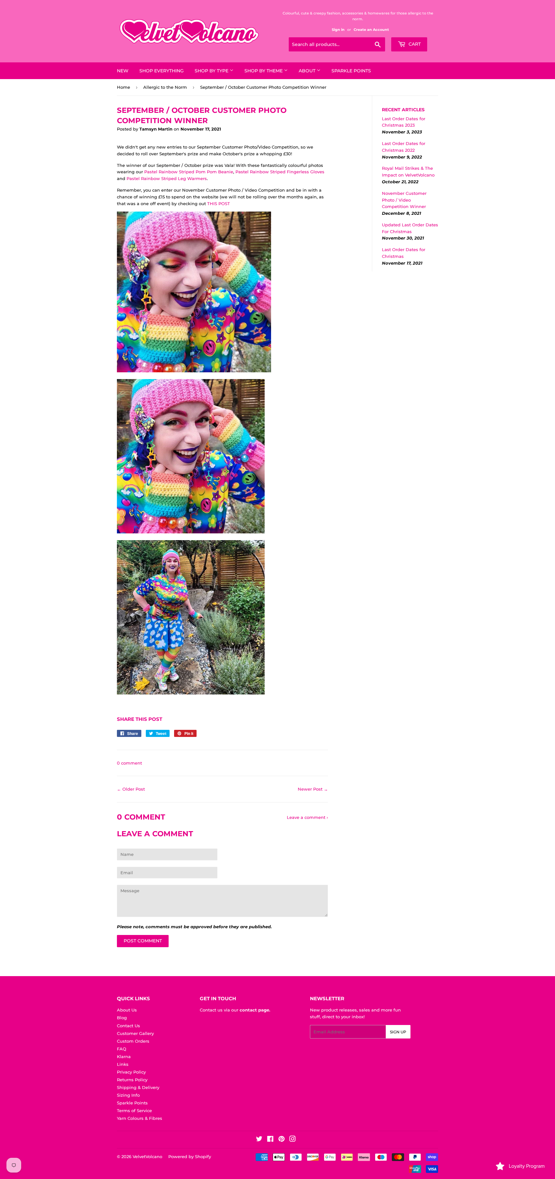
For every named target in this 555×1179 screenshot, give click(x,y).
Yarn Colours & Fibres (139, 1118)
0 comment (129, 763)
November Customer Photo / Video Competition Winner (404, 200)
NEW (122, 71)
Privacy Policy (131, 1072)
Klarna (124, 1056)
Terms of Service (134, 1110)
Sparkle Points (351, 71)
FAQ (121, 1048)
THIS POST (218, 203)
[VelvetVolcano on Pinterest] (281, 1139)
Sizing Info (128, 1095)
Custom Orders (133, 1041)
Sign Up (398, 1031)
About (308, 71)
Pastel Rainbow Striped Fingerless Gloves (279, 171)
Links (122, 1064)
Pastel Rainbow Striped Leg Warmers (167, 178)
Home (123, 87)
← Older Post (131, 789)
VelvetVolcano (147, 1156)
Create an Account (371, 29)
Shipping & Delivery (138, 1087)
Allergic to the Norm (165, 87)
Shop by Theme (264, 71)
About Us (127, 1009)
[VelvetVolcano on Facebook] (270, 1139)
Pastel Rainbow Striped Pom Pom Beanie (188, 171)
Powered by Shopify (189, 1156)
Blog (122, 1017)
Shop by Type (212, 71)
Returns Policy (132, 1079)
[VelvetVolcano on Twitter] (259, 1139)
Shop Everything (161, 71)
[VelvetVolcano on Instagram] (292, 1139)
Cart (414, 44)
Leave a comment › (307, 817)
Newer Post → (313, 789)
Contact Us (128, 1025)
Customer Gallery (135, 1033)
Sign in (338, 29)
